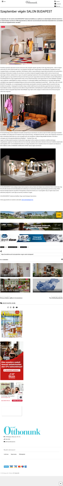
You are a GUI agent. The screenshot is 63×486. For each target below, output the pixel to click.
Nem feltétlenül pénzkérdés (56, 298)
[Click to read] (15, 270)
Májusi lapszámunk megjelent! (10, 290)
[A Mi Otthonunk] (30, 2)
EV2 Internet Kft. (16, 473)
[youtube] (17, 307)
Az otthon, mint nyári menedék (10, 275)
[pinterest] (13, 307)
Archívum (6, 454)
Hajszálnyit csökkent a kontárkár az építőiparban (47, 290)
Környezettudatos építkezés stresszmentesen (11, 298)
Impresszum (14, 454)
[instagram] (10, 307)
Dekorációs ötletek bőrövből (42, 275)
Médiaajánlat (22, 454)
